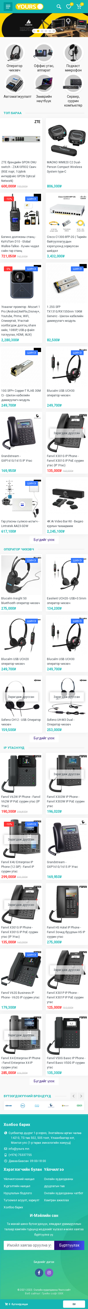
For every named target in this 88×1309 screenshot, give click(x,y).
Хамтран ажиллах (56, 1200)
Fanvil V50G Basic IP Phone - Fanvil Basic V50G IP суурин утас (66, 1062)
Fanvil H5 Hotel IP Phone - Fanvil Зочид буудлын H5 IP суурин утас (66, 932)
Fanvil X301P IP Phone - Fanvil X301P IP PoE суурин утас (65, 997)
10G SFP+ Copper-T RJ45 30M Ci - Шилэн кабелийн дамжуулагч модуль (21, 395)
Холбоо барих (13, 1207)
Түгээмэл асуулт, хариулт (21, 1200)
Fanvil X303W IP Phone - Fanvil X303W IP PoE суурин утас (66, 801)
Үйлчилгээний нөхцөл (19, 1179)
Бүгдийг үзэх (44, 540)
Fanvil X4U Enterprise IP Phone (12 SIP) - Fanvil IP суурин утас (17, 866)
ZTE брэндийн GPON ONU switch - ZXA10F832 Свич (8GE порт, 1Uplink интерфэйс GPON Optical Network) (18, 172)
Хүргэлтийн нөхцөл (17, 1186)
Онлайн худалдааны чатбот (63, 1193)
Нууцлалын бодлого (18, 1193)
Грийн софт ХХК (52, 1293)
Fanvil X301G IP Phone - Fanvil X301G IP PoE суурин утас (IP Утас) (65, 460)
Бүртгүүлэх (69, 1245)
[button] (34, 31)
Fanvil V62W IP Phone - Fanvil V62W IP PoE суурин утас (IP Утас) (20, 801)
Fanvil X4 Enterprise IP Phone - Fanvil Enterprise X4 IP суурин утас (20, 1062)
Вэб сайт (31, 1293)
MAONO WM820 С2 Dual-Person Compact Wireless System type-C (64, 167)
